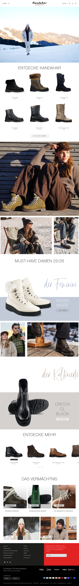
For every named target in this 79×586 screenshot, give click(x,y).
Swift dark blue (64, 97)
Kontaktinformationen (62, 583)
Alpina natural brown (64, 128)
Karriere (25, 548)
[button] (2, 3)
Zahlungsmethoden (7, 555)
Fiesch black (15, 97)
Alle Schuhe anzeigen (39, 136)
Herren (47, 536)
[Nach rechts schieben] (42, 467)
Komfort (34, 505)
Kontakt (25, 546)
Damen (10, 536)
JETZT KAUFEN (62, 310)
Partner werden (27, 555)
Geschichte (10, 505)
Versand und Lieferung (8, 553)
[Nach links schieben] (36, 467)
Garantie (5, 546)
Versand (54, 583)
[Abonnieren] (65, 555)
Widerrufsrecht (36, 583)
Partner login (27, 557)
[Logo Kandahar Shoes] (57, 570)
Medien (25, 553)
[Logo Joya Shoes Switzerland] (49, 570)
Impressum (69, 583)
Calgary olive (39, 97)
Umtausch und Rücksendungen (10, 550)
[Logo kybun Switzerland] (41, 570)
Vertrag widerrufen (7, 557)
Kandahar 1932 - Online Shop (12, 583)
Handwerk (59, 505)
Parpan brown (36, 462)
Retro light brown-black (58, 462)
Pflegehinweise (6, 548)
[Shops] (69, 3)
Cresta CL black (14, 462)
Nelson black (39, 128)
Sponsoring (26, 550)
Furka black (15, 128)
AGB (51, 583)
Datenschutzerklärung (44, 583)
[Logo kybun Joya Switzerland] (69, 570)
